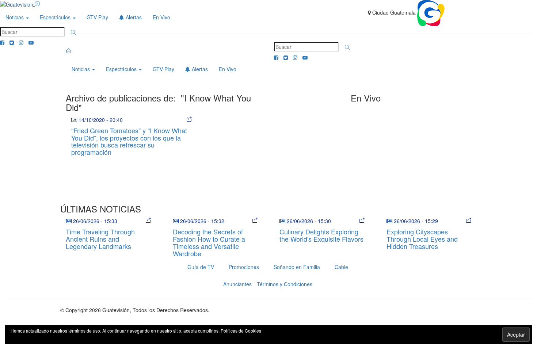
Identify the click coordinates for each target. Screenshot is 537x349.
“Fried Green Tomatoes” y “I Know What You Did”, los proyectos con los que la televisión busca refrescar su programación (129, 141)
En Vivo (161, 17)
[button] (73, 32)
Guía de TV (200, 267)
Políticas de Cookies (241, 330)
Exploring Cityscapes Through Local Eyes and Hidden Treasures (422, 239)
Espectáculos (56, 17)
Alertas (133, 17)
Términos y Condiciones (284, 284)
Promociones (244, 267)
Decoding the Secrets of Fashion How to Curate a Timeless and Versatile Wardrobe (209, 242)
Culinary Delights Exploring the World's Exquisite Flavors (321, 235)
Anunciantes (237, 284)
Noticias (15, 17)
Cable (341, 267)
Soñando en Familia (297, 267)
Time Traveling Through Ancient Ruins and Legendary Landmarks (100, 239)
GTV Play (97, 17)
